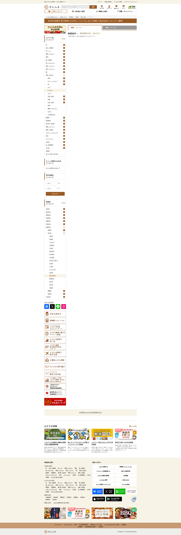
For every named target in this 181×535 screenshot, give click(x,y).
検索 (93, 7)
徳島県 (49, 230)
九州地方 (48, 297)
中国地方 (48, 224)
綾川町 (51, 284)
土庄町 (51, 263)
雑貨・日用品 (49, 129)
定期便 (47, 151)
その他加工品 (51, 114)
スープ (49, 93)
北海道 (47, 209)
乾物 (49, 105)
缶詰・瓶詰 (51, 102)
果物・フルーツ (50, 54)
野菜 (47, 57)
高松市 (51, 236)
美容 (47, 135)
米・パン (48, 51)
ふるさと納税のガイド (102, 7)
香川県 (49, 233)
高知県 (49, 294)
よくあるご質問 (118, 1)
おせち (49, 111)
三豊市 (51, 248)
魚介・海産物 (49, 48)
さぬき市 (51, 242)
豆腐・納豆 (51, 96)
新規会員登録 (108, 1)
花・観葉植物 (49, 145)
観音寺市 (51, 251)
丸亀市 (51, 288)
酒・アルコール (50, 63)
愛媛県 (49, 291)
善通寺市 (51, 278)
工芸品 (47, 142)
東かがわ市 (52, 275)
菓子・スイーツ (50, 69)
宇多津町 (51, 254)
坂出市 (51, 281)
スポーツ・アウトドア (52, 132)
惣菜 (49, 78)
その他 (47, 148)
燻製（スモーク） (53, 108)
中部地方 (48, 218)
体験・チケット (50, 126)
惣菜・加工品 (49, 75)
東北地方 (48, 212)
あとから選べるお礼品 (52, 154)
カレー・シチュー (53, 81)
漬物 (49, 99)
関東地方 (48, 215)
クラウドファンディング (130, 1)
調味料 (47, 117)
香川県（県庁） (53, 260)
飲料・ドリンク (50, 66)
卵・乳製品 (49, 60)
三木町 (51, 266)
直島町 (51, 239)
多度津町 (51, 245)
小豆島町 (51, 257)
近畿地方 (48, 221)
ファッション (49, 138)
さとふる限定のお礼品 (52, 168)
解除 (64, 38)
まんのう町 (52, 269)
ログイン (100, 1)
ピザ (49, 87)
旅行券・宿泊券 (50, 123)
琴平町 (51, 272)
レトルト (50, 90)
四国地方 (48, 227)
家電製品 (48, 120)
